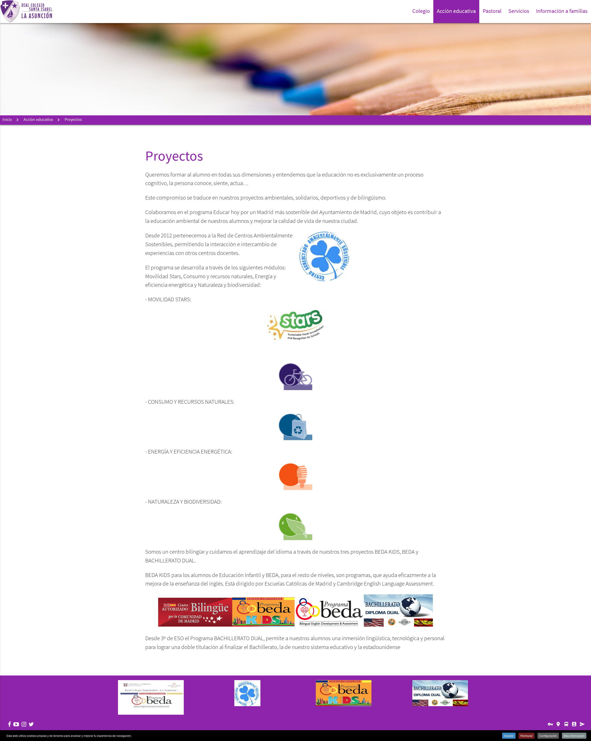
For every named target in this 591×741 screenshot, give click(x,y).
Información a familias (562, 11)
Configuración (548, 736)
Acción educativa (38, 120)
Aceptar (509, 736)
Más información (574, 736)
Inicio (7, 120)
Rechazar (526, 736)
